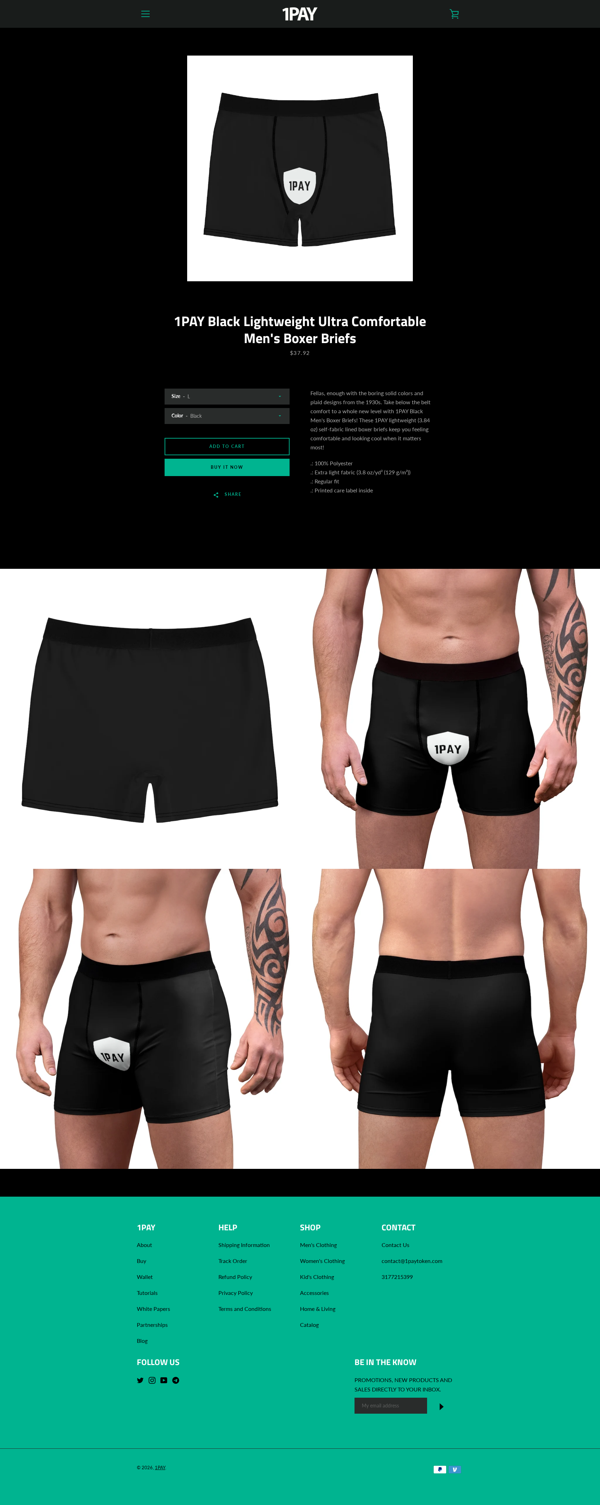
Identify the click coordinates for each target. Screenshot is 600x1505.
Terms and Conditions (244, 1308)
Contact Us (395, 1244)
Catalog (309, 1324)
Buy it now (227, 467)
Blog (142, 1340)
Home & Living (317, 1308)
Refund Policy (235, 1276)
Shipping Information (244, 1244)
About (144, 1244)
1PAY (160, 1467)
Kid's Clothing (317, 1276)
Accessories (314, 1292)
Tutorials (147, 1292)
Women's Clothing (322, 1260)
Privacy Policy (235, 1292)
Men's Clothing (318, 1244)
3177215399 (397, 1276)
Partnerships (152, 1324)
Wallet (145, 1276)
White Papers (153, 1308)
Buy (141, 1260)
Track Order (232, 1260)
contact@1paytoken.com (412, 1260)
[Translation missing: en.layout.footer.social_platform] (142, 1379)
